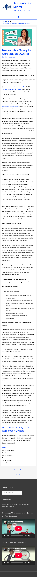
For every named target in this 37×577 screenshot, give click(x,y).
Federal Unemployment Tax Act (12, 89)
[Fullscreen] (32, 536)
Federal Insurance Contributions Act (14, 87)
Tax (3, 57)
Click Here (5, 448)
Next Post (18, 475)
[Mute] (29, 536)
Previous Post (18, 470)
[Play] (5, 536)
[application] (18, 528)
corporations (15, 106)
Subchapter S (6, 106)
